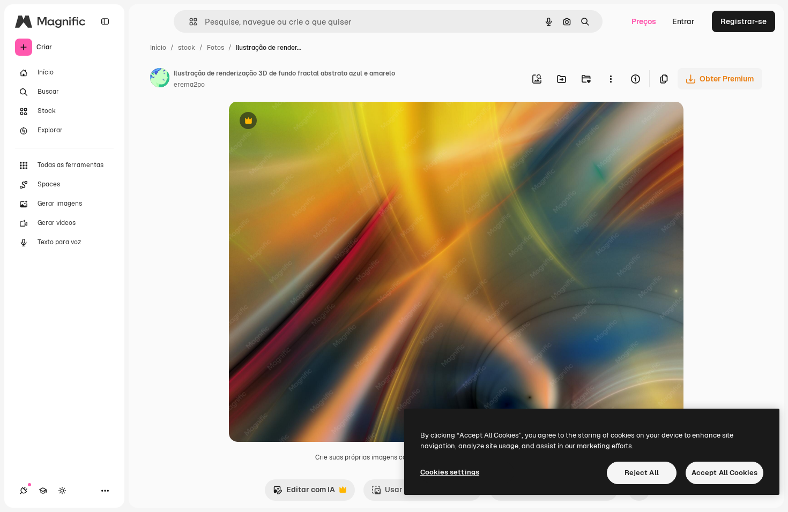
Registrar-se (743, 21)
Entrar (683, 21)
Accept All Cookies (724, 472)
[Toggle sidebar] (105, 21)
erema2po (189, 84)
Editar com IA (304, 492)
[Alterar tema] (62, 490)
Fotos (215, 47)
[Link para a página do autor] (159, 79)
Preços (643, 21)
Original (298, 122)
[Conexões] (23, 490)
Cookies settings (449, 472)
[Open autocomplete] (189, 22)
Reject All (642, 472)
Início (158, 47)
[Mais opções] (610, 78)
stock (186, 47)
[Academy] (42, 490)
